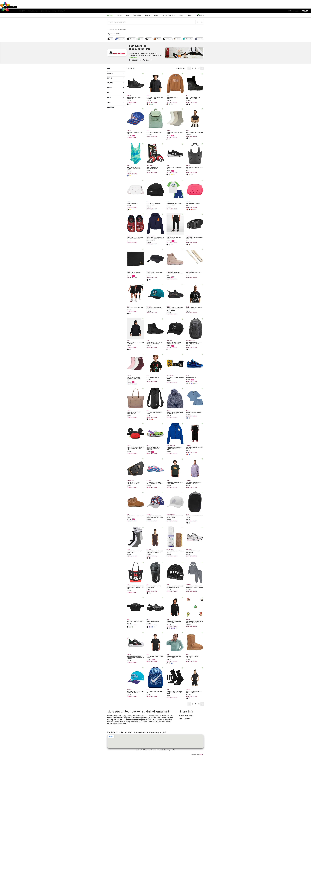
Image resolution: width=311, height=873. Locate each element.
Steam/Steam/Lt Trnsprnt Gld (132, 627)
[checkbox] (110, 38)
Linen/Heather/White (169, 663)
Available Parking (293, 11)
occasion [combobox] (110, 107)
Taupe (189, 174)
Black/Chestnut (189, 104)
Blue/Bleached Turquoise (127, 175)
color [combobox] (109, 88)
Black (187, 174)
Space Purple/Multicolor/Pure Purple (194, 383)
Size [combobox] (108, 92)
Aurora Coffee (147, 558)
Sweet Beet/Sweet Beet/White (174, 628)
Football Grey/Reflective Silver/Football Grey (189, 523)
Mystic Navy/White (172, 663)
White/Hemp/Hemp (176, 628)
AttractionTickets (305, 11)
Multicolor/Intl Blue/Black (187, 383)
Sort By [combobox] (130, 68)
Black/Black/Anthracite (187, 523)
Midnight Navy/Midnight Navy (149, 279)
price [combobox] (109, 97)
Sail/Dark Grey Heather (130, 349)
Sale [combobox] (109, 102)
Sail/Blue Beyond (189, 454)
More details (184, 719)
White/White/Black (189, 698)
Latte (194, 209)
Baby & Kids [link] (137, 15)
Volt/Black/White (172, 174)
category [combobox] (110, 73)
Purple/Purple (149, 627)
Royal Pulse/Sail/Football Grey (191, 383)
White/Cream (167, 139)
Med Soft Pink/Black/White (149, 419)
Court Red (191, 209)
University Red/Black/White (152, 419)
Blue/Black (187, 418)
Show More (133, 57)
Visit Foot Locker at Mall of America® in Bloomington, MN (156, 750)
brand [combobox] (109, 78)
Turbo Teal (152, 627)
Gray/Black (189, 418)
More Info (149, 60)
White (191, 174)
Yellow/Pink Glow (130, 175)
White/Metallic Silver (174, 174)
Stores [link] (181, 15)
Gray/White (130, 313)
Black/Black (127, 104)
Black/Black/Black (147, 104)
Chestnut (167, 104)
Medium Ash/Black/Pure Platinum (169, 174)
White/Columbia (169, 349)
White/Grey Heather (172, 104)
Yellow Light (130, 209)
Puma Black (187, 138)
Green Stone (169, 104)
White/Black (149, 593)
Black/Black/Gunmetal (127, 627)
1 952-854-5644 (137, 60)
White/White (130, 104)
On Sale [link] (109, 15)
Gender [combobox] (110, 83)
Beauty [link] (147, 15)
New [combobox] (108, 68)
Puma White (189, 138)
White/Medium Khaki (172, 244)
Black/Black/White (147, 419)
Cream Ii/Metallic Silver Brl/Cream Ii (130, 627)
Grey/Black (167, 349)
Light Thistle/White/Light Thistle (172, 628)
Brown (189, 244)
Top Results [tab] (114, 34)
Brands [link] (190, 15)
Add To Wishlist (142, 73)
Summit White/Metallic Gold (189, 349)
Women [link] (119, 15)
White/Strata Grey (169, 139)
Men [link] (127, 15)
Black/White (167, 244)
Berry (187, 209)
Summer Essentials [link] (168, 15)
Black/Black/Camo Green (149, 104)
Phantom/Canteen (189, 383)
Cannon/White (167, 663)
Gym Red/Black (187, 454)
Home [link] (156, 15)
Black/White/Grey (167, 174)
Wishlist (201, 15)
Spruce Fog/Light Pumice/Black (152, 104)
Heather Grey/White (169, 244)
